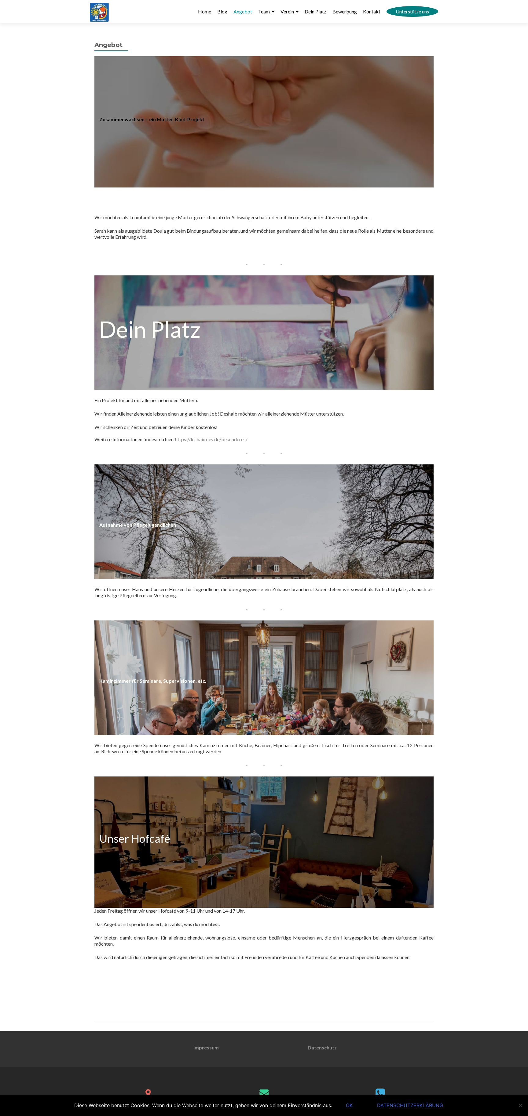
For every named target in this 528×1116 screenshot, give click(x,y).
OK (349, 1105)
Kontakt (371, 11)
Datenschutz (322, 1047)
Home (204, 11)
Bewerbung (344, 11)
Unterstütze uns (412, 11)
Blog (222, 11)
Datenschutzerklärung (410, 1105)
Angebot (242, 11)
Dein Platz (315, 11)
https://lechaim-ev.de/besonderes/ (211, 439)
